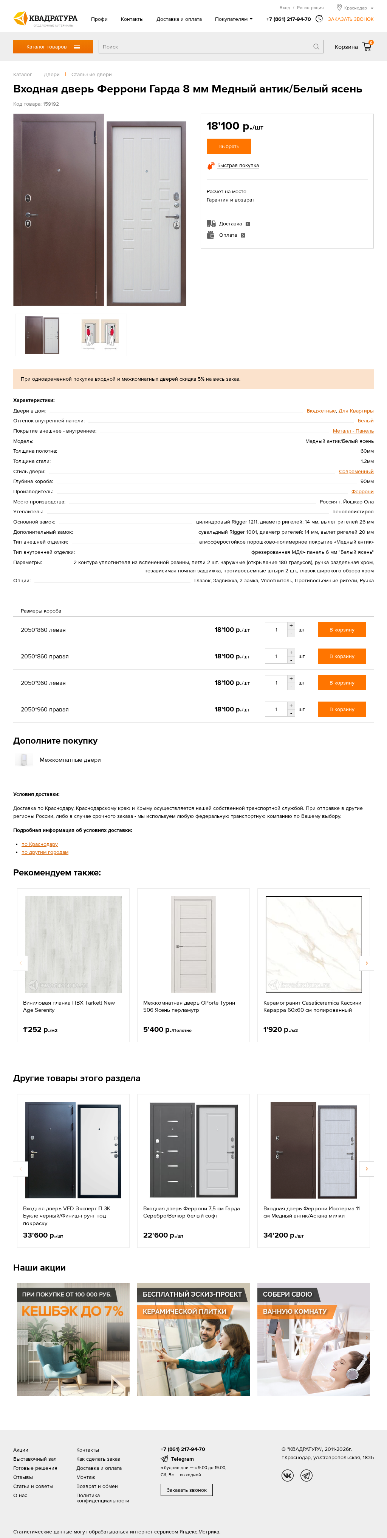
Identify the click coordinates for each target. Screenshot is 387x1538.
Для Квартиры (356, 411)
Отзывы (23, 1477)
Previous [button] (20, 209)
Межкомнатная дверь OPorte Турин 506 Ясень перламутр (189, 1006)
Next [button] (178, 209)
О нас (20, 1495)
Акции (20, 1450)
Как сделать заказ (98, 1459)
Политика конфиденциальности (102, 1498)
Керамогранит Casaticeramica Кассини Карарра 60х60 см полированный (312, 1006)
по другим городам (45, 852)
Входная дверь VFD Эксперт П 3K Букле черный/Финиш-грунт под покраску (66, 1215)
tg (306, 1475)
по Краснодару (40, 844)
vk (288, 1475)
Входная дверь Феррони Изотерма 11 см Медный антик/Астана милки (311, 1212)
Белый (366, 420)
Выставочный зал (35, 1459)
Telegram (182, 1459)
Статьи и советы (33, 1486)
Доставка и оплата (179, 19)
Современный (356, 471)
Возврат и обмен (97, 1486)
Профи (99, 19)
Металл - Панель (353, 431)
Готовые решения (35, 1468)
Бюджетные (321, 411)
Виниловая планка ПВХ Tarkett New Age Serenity (69, 1006)
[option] (99, 210)
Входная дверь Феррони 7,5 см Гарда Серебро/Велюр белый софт (191, 1212)
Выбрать (228, 146)
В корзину (342, 630)
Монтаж (85, 1477)
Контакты (132, 19)
